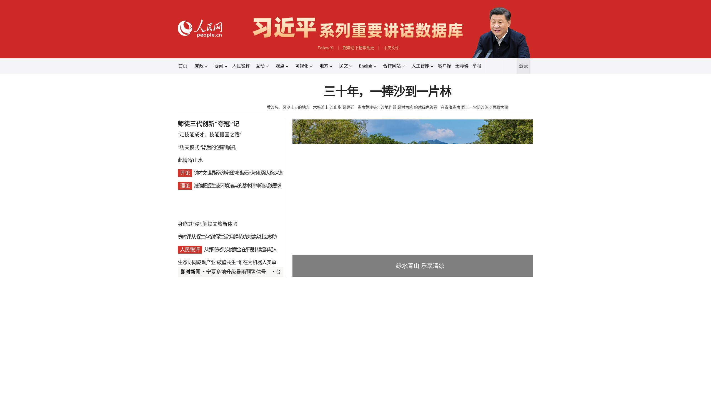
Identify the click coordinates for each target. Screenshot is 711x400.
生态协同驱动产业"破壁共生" (207, 262)
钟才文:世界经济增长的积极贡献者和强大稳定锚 (238, 173)
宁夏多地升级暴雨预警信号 (236, 272)
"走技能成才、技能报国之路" (209, 135)
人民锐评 (241, 66)
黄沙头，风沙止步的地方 (288, 107)
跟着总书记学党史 (358, 48)
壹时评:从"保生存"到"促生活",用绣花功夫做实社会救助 (227, 237)
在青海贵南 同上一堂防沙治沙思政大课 (474, 107)
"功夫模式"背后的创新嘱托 (207, 147)
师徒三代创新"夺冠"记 (208, 123)
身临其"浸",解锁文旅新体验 (207, 224)
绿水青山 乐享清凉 (420, 265)
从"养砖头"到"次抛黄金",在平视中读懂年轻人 (240, 249)
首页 (182, 66)
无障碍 (462, 66)
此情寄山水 (190, 160)
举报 (476, 66)
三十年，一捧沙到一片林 (387, 92)
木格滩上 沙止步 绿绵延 (333, 107)
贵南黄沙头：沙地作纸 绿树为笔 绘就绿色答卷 (397, 107)
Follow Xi (326, 48)
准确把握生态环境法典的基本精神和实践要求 (237, 186)
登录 (523, 66)
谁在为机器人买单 (257, 262)
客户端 (444, 66)
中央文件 (391, 48)
